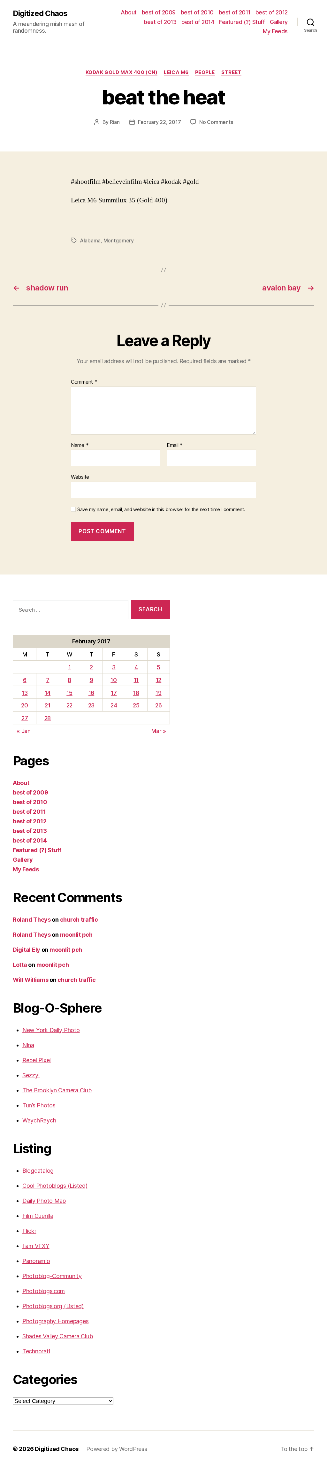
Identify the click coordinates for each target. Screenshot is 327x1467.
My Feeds (275, 31)
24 (113, 705)
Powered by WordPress (116, 1449)
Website (80, 477)
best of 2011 (234, 12)
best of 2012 (271, 12)
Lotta (20, 964)
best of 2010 (197, 12)
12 (158, 680)
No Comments (216, 122)
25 (136, 705)
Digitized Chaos (40, 13)
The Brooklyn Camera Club (57, 1090)
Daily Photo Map (44, 1200)
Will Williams (31, 979)
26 (158, 705)
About (129, 12)
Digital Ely (26, 949)
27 (24, 718)
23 (91, 705)
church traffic (79, 919)
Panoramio (36, 1261)
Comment (84, 382)
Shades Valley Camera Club (57, 1336)
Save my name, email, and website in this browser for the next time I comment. (161, 509)
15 (69, 692)
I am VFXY (35, 1246)
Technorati (36, 1351)
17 (114, 692)
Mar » (158, 731)
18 (136, 692)
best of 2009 (159, 12)
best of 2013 (160, 22)
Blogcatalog (38, 1170)
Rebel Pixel (36, 1060)
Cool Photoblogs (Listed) (54, 1185)
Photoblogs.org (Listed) (53, 1306)
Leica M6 (176, 72)
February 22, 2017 (159, 122)
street (231, 72)
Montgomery (118, 240)
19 (158, 692)
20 (24, 705)
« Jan (24, 731)
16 (91, 692)
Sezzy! (31, 1075)
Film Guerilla (37, 1215)
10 (113, 680)
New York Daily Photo (51, 1030)
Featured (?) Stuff (242, 22)
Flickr (29, 1230)
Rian (115, 122)
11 (136, 680)
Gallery (279, 22)
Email (175, 445)
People (205, 72)
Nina (28, 1045)
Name (79, 445)
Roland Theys (32, 919)
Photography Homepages (55, 1321)
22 (69, 705)
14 (47, 692)
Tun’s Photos (39, 1105)
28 (47, 718)
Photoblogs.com (43, 1291)
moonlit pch (76, 934)
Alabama (90, 240)
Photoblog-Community (52, 1276)
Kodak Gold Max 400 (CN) (122, 72)
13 (24, 692)
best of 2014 (197, 22)
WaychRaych (39, 1120)
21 (47, 705)
